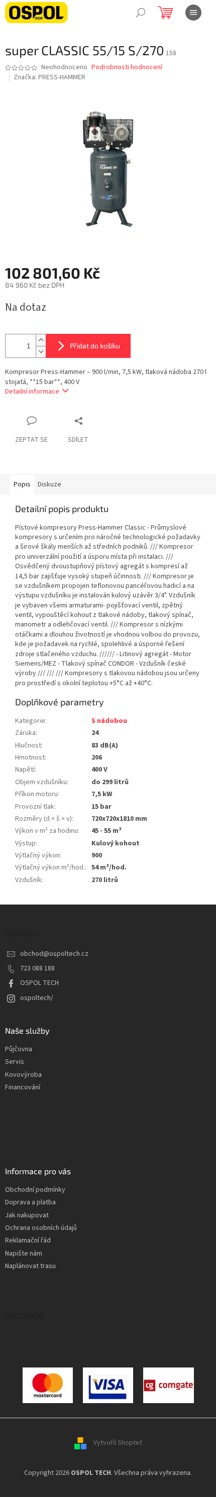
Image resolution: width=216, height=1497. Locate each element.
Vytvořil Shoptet (117, 1443)
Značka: (49, 77)
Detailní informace (32, 392)
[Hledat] (141, 13)
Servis (14, 1062)
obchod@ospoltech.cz (54, 954)
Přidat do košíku (95, 345)
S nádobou (109, 721)
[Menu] (193, 13)
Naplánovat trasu (30, 1266)
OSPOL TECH (39, 983)
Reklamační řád (28, 1240)
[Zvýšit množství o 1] (41, 340)
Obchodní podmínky (35, 1190)
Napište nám (23, 1254)
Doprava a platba (30, 1202)
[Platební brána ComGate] (48, 1385)
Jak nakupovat (27, 1215)
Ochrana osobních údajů (41, 1228)
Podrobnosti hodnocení (126, 67)
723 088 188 (37, 968)
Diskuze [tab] (49, 484)
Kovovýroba (23, 1075)
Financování (22, 1087)
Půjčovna (18, 1049)
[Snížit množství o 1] (41, 351)
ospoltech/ (36, 998)
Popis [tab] (22, 484)
